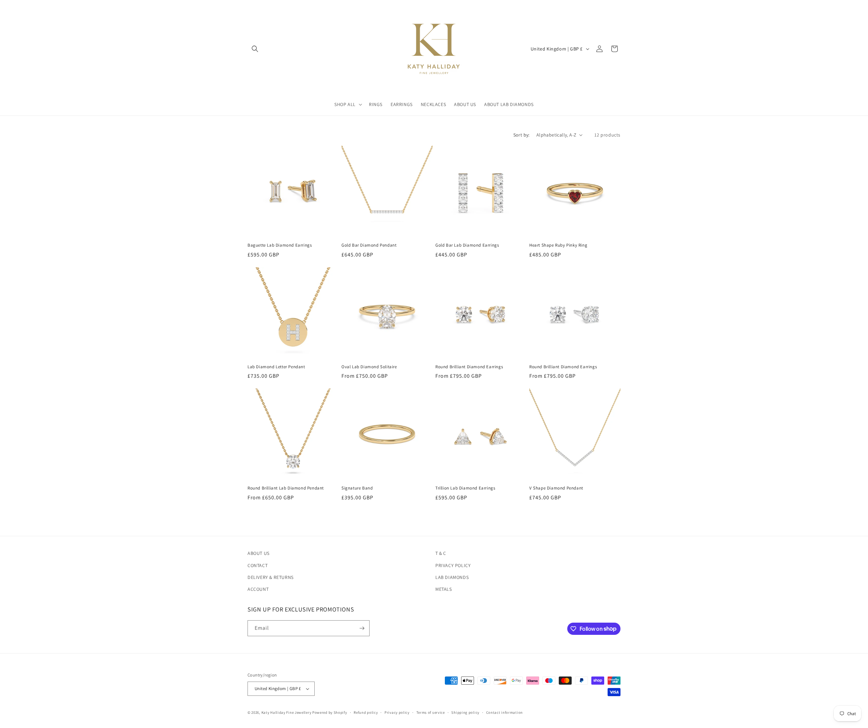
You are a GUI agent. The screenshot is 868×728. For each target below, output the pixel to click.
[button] (255, 48)
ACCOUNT (258, 589)
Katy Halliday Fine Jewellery (286, 712)
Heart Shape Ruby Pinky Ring (558, 245)
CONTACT (258, 565)
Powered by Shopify (329, 712)
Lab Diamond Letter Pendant (276, 367)
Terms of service (430, 712)
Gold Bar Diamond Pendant (368, 245)
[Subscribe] (361, 628)
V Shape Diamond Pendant (556, 488)
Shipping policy (465, 712)
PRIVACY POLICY (453, 565)
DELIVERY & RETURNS (271, 577)
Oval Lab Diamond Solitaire (369, 367)
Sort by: (521, 135)
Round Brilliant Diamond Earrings (469, 367)
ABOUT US (259, 553)
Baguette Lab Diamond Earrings (280, 245)
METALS (443, 589)
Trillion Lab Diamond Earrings (465, 488)
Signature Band (357, 488)
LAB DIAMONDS (452, 577)
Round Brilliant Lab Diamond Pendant (286, 488)
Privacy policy (397, 712)
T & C (440, 553)
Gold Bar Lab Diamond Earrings (467, 245)
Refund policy (366, 712)
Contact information (504, 712)
